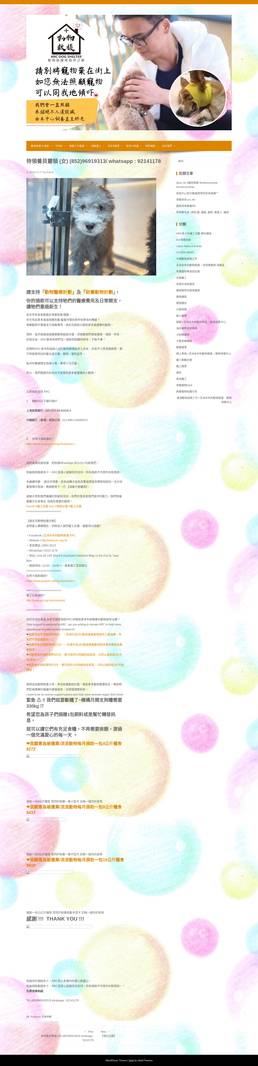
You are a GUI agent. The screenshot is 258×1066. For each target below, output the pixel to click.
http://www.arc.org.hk (54, 540)
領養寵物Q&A (184, 385)
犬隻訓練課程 (184, 340)
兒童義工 (181, 277)
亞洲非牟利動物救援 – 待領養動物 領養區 (200, 265)
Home (59, 146)
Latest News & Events (189, 246)
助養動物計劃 (99, 292)
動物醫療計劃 (58, 292)
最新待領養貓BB (186, 205)
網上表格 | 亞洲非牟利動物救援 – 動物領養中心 (203, 353)
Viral (131, 1060)
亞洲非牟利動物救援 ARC (60, 535)
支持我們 (167, 146)
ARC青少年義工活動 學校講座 (193, 233)
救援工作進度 (77, 146)
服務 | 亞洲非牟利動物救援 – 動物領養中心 (201, 321)
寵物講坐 (181, 302)
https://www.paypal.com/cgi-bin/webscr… (51, 443)
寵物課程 (181, 296)
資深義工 (181, 378)
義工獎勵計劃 (184, 359)
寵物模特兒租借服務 (188, 290)
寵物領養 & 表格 (40, 146)
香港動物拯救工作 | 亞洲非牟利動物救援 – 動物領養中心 (204, 400)
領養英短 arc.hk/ (185, 199)
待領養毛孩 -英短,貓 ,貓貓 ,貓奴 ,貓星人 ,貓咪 (202, 212)
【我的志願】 (109, 1033)
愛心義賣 (181, 315)
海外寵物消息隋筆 (186, 328)
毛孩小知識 (132, 146)
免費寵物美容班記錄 (188, 271)
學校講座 (150, 146)
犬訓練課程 (182, 334)
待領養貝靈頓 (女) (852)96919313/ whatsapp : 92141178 (67, 1036)
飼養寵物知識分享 (186, 391)
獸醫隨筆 (181, 347)
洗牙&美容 (114, 146)
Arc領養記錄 (183, 239)
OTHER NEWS (185, 252)
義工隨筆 (181, 366)
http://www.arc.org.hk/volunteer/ (45, 600)
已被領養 (46, 1016)
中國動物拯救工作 (186, 258)
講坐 (178, 372)
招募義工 (96, 146)
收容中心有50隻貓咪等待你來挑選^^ (197, 193)
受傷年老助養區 (185, 284)
